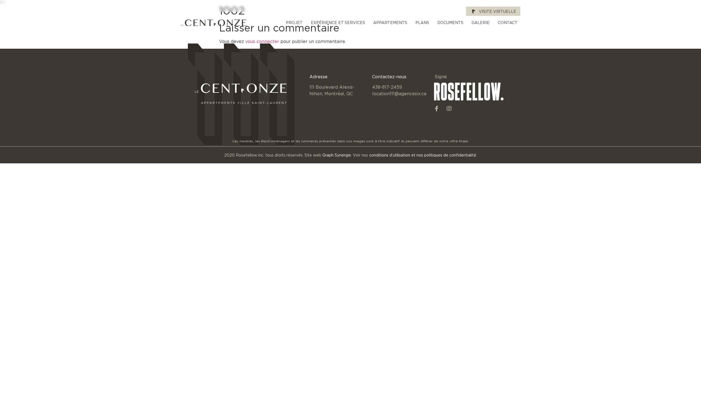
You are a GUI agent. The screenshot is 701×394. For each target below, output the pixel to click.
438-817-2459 (387, 87)
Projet (294, 23)
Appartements (390, 23)
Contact (508, 23)
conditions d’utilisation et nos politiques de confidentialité (422, 155)
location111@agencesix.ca (399, 93)
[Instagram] (449, 108)
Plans (422, 23)
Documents (450, 23)
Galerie (481, 23)
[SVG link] (213, 22)
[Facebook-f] (436, 108)
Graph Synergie (336, 155)
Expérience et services (338, 23)
